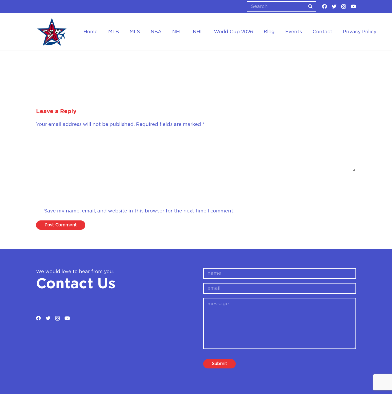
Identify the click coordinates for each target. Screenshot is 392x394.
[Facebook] (324, 6)
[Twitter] (334, 6)
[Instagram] (343, 6)
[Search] (310, 6)
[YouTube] (353, 6)
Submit (219, 364)
